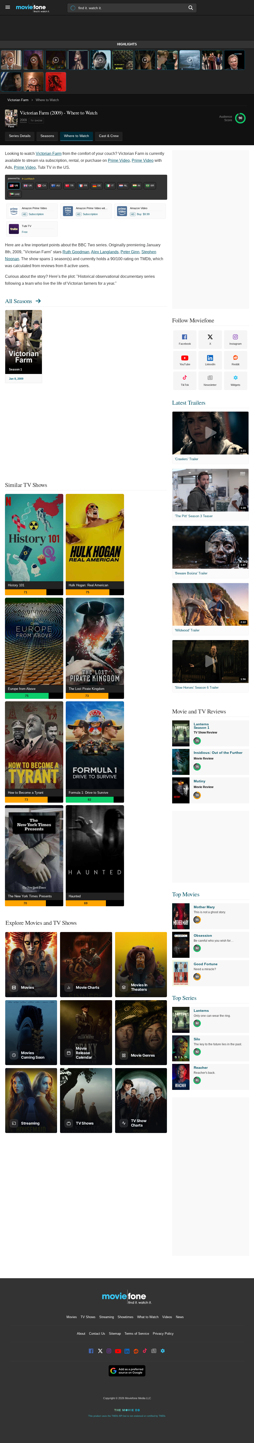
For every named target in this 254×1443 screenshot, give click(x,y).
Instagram (235, 343)
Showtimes (125, 1317)
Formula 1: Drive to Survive (88, 792)
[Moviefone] (34, 7)
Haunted (75, 896)
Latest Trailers (188, 402)
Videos (167, 1317)
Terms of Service (137, 1333)
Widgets (235, 384)
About (81, 1333)
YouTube (185, 364)
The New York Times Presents (30, 896)
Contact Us (97, 1333)
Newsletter (210, 384)
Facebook (185, 343)
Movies (71, 1317)
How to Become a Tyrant (25, 792)
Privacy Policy (163, 1333)
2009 (23, 120)
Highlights (127, 44)
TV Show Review (205, 732)
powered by (14, 178)
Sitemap (115, 1333)
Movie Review (203, 758)
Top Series (184, 998)
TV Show (36, 120)
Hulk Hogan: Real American (88, 585)
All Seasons (18, 301)
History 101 (16, 585)
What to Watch (148, 1317)
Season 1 (15, 369)
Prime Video (119, 160)
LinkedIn (210, 364)
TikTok (185, 384)
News (180, 1317)
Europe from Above (21, 689)
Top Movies (185, 894)
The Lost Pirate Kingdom (86, 689)
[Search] (191, 7)
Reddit (235, 364)
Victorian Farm (18, 100)
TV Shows (88, 1317)
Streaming (106, 1317)
